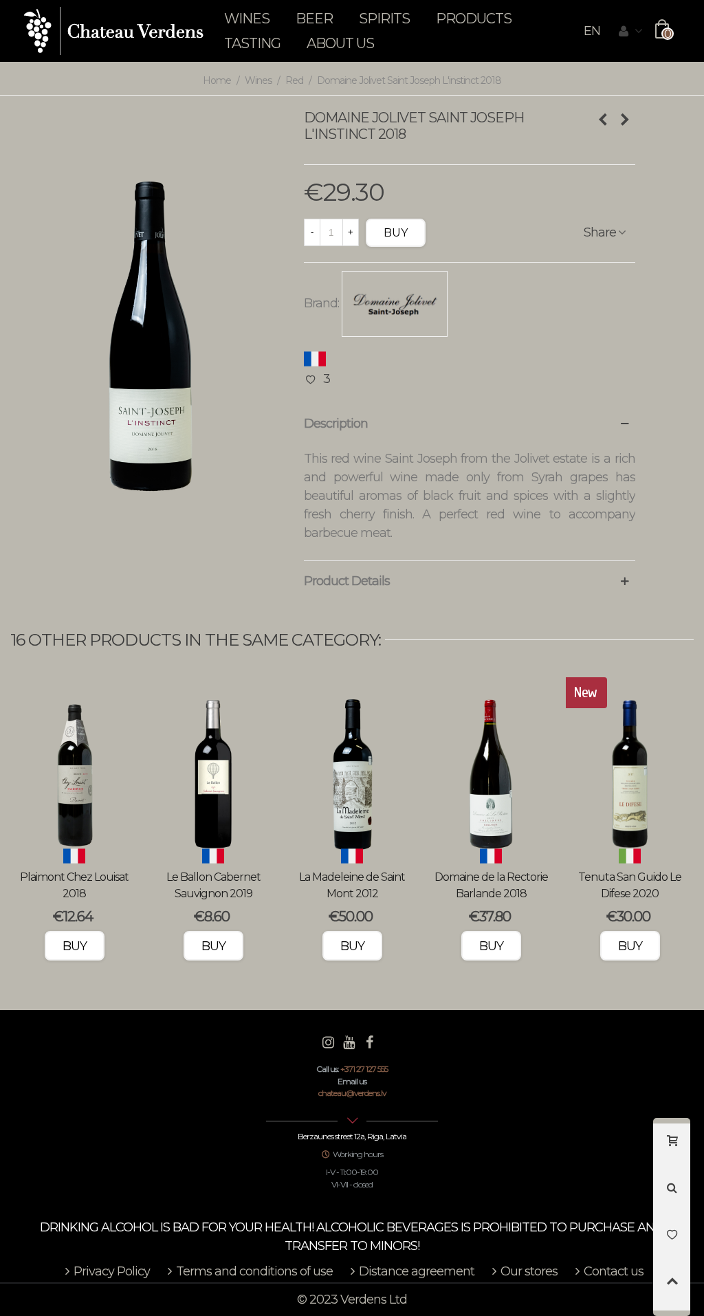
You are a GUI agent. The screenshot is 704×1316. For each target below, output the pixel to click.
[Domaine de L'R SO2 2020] (603, 119)
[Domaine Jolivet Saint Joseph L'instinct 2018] (146, 312)
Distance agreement (416, 1271)
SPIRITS (384, 18)
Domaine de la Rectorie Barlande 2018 (491, 885)
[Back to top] (671, 1287)
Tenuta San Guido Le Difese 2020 (629, 885)
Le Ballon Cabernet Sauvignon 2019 (213, 885)
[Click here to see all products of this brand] (395, 304)
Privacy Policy (112, 1271)
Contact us (614, 1271)
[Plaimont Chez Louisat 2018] (74, 766)
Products (474, 18)
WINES (247, 18)
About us (340, 43)
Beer (314, 18)
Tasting (252, 43)
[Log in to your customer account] (630, 31)
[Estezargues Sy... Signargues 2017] (625, 119)
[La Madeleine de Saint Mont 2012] (352, 766)
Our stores (529, 1271)
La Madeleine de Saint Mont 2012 (352, 885)
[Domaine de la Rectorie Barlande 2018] (491, 766)
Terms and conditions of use (254, 1271)
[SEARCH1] (671, 1193)
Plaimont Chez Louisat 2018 (74, 885)
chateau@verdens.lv (352, 1093)
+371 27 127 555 (364, 1069)
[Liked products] (671, 1240)
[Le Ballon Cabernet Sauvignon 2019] (213, 766)
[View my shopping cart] (671, 1146)
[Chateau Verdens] (114, 31)
